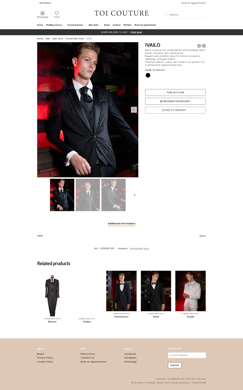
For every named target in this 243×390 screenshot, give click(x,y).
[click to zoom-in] (87, 109)
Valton (156, 316)
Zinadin (190, 316)
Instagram (130, 357)
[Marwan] (52, 293)
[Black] (148, 75)
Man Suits (58, 38)
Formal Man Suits (75, 38)
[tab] (121, 223)
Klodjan (87, 321)
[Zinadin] (190, 291)
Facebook (130, 353)
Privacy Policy (45, 357)
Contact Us (87, 357)
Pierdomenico (121, 316)
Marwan (52, 321)
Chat (57, 17)
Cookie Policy (45, 361)
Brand (40, 353)
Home (40, 38)
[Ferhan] (204, 46)
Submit (174, 365)
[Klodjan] (87, 293)
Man (48, 38)
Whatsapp (42, 17)
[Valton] (156, 291)
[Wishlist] (63, 275)
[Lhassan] (199, 46)
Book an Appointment (194, 3)
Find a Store (88, 353)
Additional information (121, 223)
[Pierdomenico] (121, 291)
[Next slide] (134, 110)
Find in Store (175, 92)
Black (203, 235)
